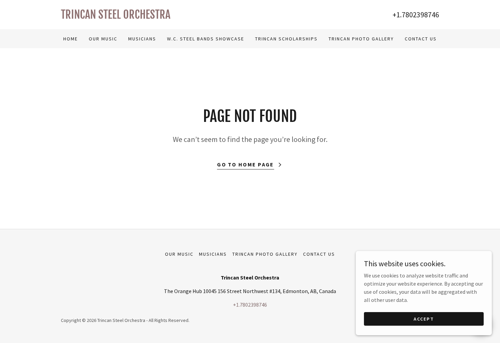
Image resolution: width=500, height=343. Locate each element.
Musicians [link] (142, 39)
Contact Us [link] (421, 39)
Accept (424, 318)
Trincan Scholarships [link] (286, 39)
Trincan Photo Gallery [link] (361, 39)
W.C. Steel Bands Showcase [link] (205, 39)
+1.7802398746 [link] (416, 14)
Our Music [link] (103, 39)
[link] (155, 16)
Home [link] (70, 39)
